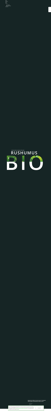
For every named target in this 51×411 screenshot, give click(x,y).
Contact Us (6, 6)
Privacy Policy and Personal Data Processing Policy (21, 408)
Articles (6, 3)
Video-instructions (8, 5)
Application (30, 403)
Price (6, 2)
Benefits (30, 404)
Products (6, 1)
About (6, 0)
